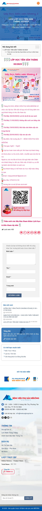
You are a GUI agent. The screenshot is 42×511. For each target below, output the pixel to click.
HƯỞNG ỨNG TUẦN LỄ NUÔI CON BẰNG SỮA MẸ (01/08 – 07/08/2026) (20, 309)
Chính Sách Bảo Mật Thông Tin (12, 436)
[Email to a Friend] (32, 232)
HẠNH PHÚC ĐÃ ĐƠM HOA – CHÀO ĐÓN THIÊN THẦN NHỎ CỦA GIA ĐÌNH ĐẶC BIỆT (21, 316)
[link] (26, 106)
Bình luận (10, 251)
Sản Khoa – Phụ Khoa (8, 448)
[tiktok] (5, 417)
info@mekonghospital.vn (24, 413)
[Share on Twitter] (28, 232)
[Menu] (38, 3)
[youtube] (8, 417)
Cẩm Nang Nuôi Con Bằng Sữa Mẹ (15, 356)
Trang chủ (5, 25)
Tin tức (12, 25)
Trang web (10, 286)
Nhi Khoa (4, 452)
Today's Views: (19, 461)
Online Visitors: (6, 461)
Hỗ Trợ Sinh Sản (6, 445)
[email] (11, 417)
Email (8, 277)
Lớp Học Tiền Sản (23, 25)
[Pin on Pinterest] (35, 232)
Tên (8, 268)
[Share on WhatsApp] (21, 232)
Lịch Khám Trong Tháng (9, 433)
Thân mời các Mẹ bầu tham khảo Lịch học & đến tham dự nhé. (22, 53)
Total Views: (5, 464)
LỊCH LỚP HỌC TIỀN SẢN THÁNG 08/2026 (16, 322)
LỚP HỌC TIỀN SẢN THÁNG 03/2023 (16, 50)
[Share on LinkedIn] (39, 232)
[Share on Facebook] (24, 232)
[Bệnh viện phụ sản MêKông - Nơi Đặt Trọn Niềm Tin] (10, 3)
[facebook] (2, 417)
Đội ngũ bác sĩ (6, 429)
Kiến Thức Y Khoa (10, 351)
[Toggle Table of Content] (36, 47)
